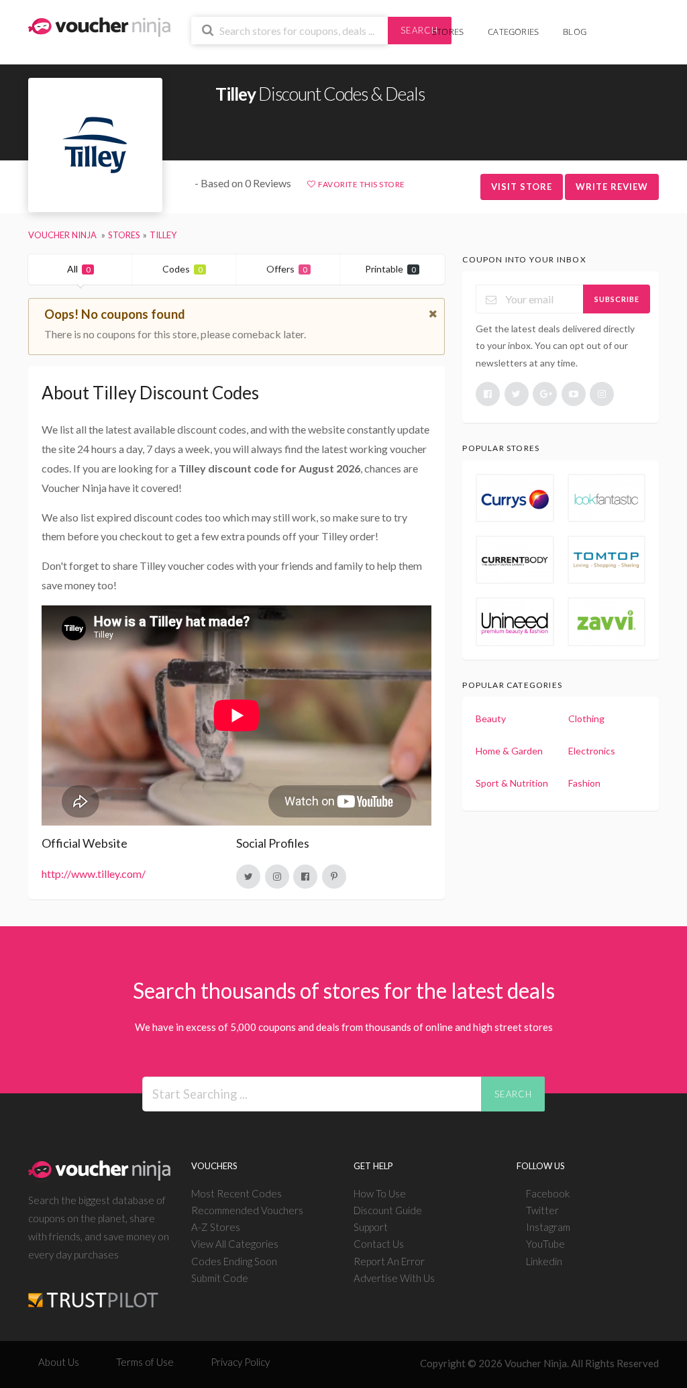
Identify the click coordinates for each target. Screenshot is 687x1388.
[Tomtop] (606, 560)
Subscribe (616, 299)
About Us (58, 1362)
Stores (448, 32)
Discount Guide (388, 1210)
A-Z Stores (215, 1227)
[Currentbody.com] (514, 560)
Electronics (591, 750)
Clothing (586, 718)
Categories (513, 32)
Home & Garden (509, 750)
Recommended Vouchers (247, 1210)
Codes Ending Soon (234, 1261)
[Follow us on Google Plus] (545, 394)
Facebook (548, 1193)
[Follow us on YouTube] (574, 394)
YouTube (545, 1244)
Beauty (491, 718)
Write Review (612, 186)
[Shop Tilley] (95, 145)
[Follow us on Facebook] (488, 394)
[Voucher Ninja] (99, 25)
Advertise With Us (394, 1278)
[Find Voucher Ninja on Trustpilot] (93, 1289)
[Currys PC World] (514, 498)
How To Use (380, 1193)
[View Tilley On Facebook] (305, 876)
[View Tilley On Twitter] (248, 876)
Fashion (584, 783)
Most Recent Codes (236, 1193)
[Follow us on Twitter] (517, 394)
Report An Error (389, 1261)
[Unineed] (514, 621)
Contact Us (379, 1244)
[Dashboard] (631, 24)
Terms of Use (145, 1362)
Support (371, 1227)
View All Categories (234, 1244)
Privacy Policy (240, 1362)
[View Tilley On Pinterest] (334, 876)
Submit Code (219, 1278)
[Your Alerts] (610, 24)
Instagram (548, 1227)
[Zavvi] (606, 621)
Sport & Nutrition (512, 783)
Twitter (542, 1210)
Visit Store (521, 186)
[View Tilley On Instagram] (277, 876)
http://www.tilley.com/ (94, 873)
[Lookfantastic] (606, 498)
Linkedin (544, 1261)
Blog (574, 32)
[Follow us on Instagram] (602, 394)
